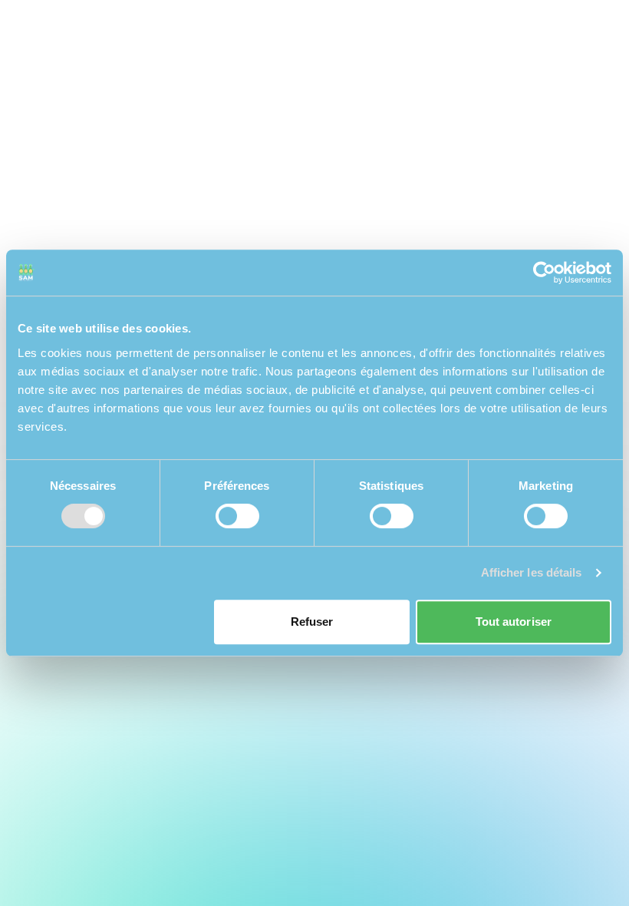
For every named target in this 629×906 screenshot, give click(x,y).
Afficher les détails (531, 572)
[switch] (237, 516)
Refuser (312, 621)
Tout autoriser (514, 621)
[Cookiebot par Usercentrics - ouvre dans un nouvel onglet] (544, 272)
